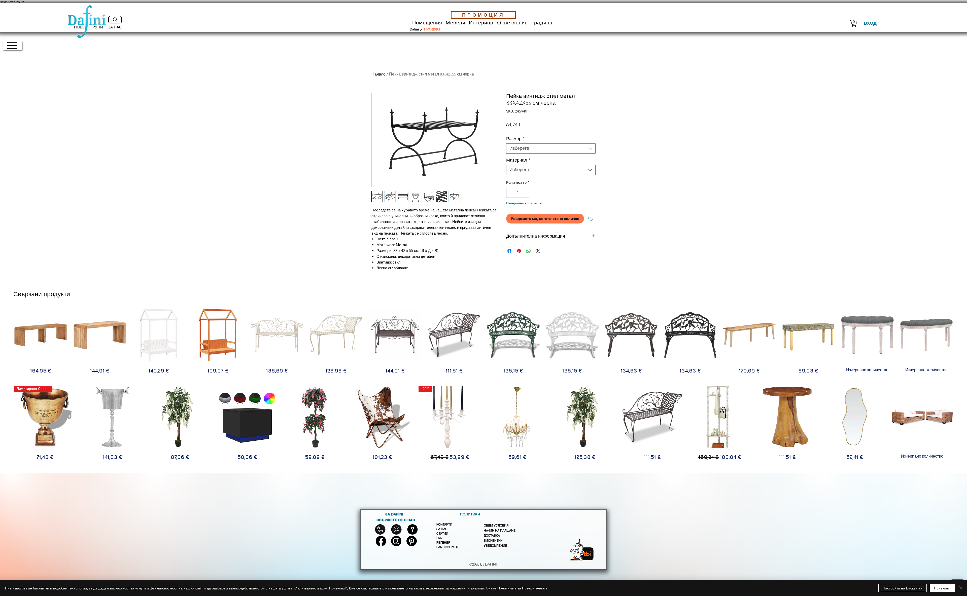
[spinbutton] (518, 200)
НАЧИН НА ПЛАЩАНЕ (499, 530)
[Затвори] (961, 588)
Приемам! (942, 587)
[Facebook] (381, 541)
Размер (515, 146)
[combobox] (551, 156)
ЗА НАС (441, 529)
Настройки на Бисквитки (902, 587)
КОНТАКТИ (444, 524)
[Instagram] (396, 541)
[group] (483, 341)
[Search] (115, 19)
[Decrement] (510, 200)
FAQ (439, 538)
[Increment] (525, 200)
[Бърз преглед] (41, 335)
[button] (427, 23)
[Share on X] (538, 258)
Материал (518, 167)
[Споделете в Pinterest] (519, 258)
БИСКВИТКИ (493, 540)
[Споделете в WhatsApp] (529, 258)
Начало (378, 74)
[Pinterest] (411, 541)
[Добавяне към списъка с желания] (591, 226)
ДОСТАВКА (492, 535)
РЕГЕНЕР (443, 542)
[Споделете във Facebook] (509, 258)
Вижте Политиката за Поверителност (516, 587)
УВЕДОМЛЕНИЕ (495, 545)
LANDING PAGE (447, 547)
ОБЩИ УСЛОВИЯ (496, 525)
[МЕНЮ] (12, 45)
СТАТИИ (442, 533)
